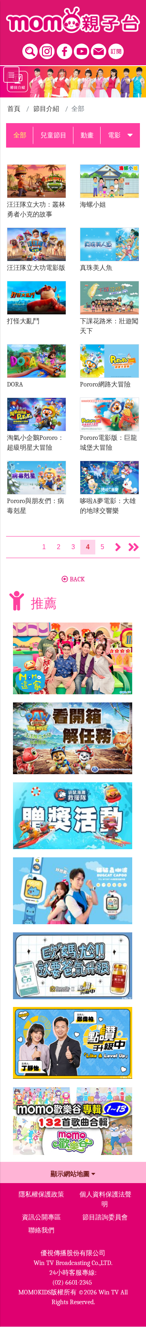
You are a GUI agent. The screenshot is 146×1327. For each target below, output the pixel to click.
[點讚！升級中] (72, 1046)
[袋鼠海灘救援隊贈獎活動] (72, 819)
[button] (130, 135)
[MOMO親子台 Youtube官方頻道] (81, 49)
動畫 (87, 135)
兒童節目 (54, 135)
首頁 (13, 109)
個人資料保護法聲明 (105, 1199)
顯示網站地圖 (71, 1174)
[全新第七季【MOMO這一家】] (72, 662)
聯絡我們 (41, 1230)
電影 (114, 135)
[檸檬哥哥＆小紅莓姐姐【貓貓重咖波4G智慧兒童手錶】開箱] (72, 894)
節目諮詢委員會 (105, 1217)
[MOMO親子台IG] (47, 49)
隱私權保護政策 (41, 1194)
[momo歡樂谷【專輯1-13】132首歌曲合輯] (72, 1124)
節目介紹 (46, 109)
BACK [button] (76, 579)
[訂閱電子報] (116, 49)
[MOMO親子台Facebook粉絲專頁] (64, 49)
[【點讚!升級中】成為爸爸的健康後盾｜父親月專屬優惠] (72, 969)
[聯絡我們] (98, 49)
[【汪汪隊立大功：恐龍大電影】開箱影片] (72, 742)
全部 (19, 135)
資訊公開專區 (41, 1217)
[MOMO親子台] (73, 20)
